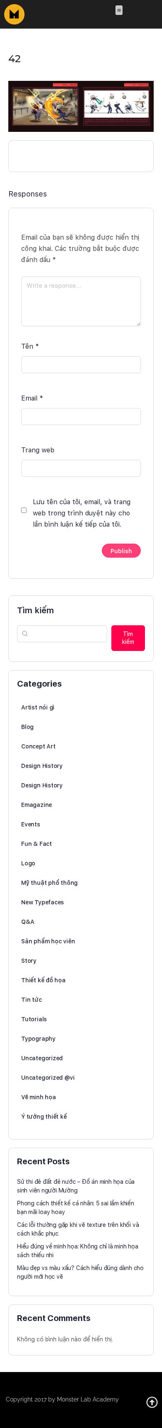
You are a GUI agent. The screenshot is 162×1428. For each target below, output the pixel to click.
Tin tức (31, 999)
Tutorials (34, 1019)
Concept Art (38, 746)
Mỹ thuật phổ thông (49, 882)
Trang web (37, 450)
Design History (42, 766)
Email (32, 398)
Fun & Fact (36, 843)
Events (30, 824)
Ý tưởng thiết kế (44, 1116)
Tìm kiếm (35, 610)
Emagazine (36, 804)
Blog (27, 727)
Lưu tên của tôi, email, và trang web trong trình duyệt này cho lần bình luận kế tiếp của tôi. (81, 513)
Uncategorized (42, 1058)
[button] (119, 10)
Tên (30, 346)
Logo (28, 863)
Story (29, 960)
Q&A (27, 921)
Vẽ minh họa (38, 1097)
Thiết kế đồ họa (43, 980)
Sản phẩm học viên (48, 941)
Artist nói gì (37, 707)
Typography (38, 1038)
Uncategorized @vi (47, 1077)
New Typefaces (42, 902)
